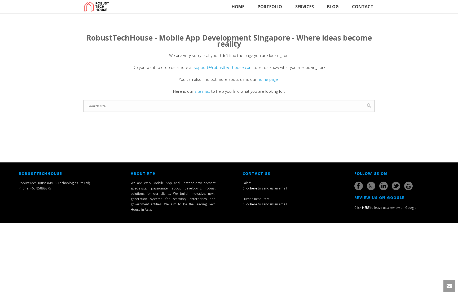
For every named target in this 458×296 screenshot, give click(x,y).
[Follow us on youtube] (408, 186)
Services (304, 7)
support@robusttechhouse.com (223, 67)
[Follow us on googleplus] (371, 186)
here (253, 188)
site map (202, 91)
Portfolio (270, 7)
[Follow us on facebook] (358, 186)
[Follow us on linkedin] (383, 186)
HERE (365, 207)
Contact (362, 7)
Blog (333, 7)
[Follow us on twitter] (396, 186)
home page (268, 79)
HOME (238, 7)
